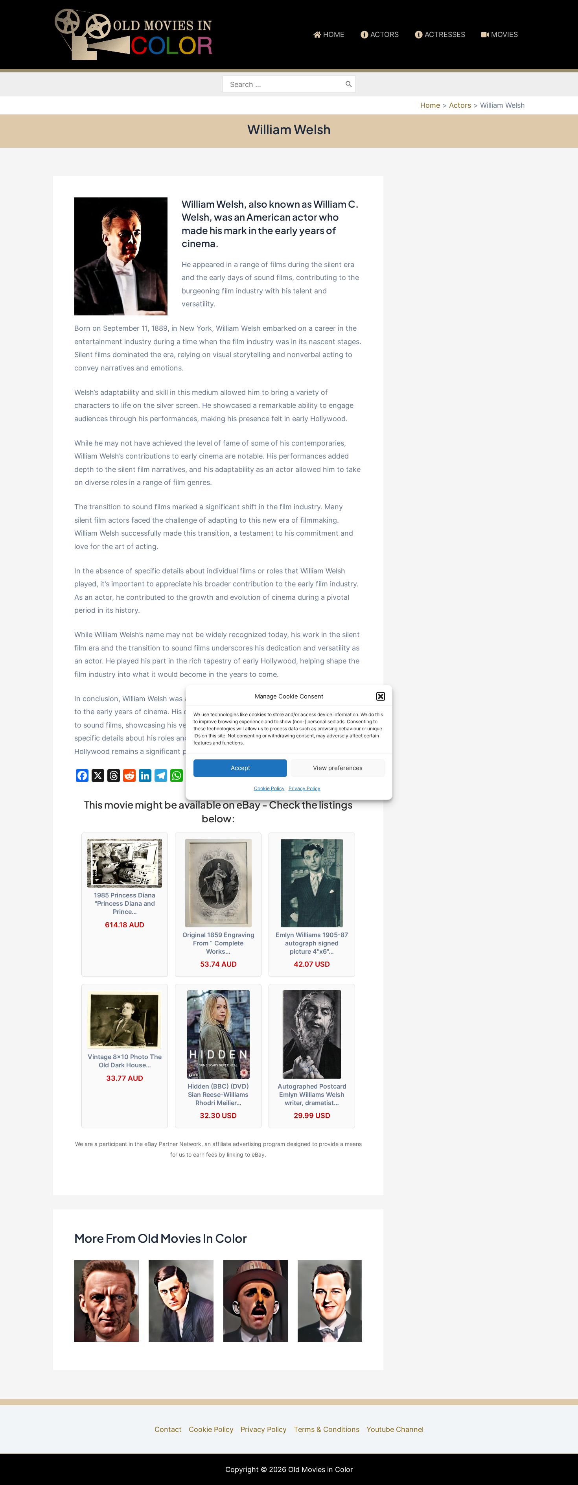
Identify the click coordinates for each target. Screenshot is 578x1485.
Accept (240, 768)
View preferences (338, 768)
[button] (381, 696)
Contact (168, 1429)
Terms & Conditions (326, 1429)
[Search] (349, 84)
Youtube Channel (394, 1429)
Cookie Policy (269, 788)
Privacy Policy (304, 788)
